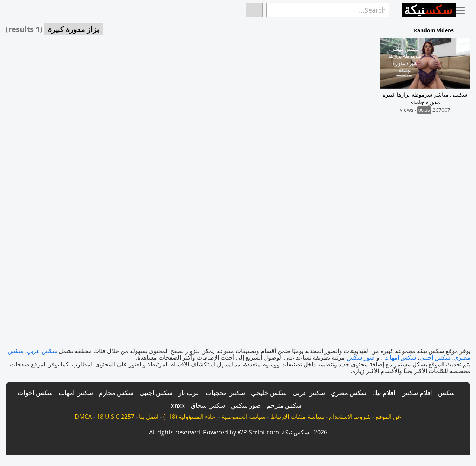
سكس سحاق (208, 405)
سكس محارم (116, 392)
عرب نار (189, 392)
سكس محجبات (225, 392)
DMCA (83, 416)
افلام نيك (383, 392)
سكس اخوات (35, 392)
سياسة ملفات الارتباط (297, 416)
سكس (446, 392)
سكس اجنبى (156, 392)
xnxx (178, 405)
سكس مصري (348, 392)
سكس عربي (42, 351)
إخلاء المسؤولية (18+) (190, 416)
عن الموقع (388, 416)
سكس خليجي (269, 392)
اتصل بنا (148, 416)
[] (254, 10)
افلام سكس (416, 392)
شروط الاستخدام (350, 416)
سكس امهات (400, 357)
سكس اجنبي (434, 357)
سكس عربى (309, 392)
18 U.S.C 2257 (115, 416)
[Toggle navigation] (463, 9)
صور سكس (361, 357)
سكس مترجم (284, 405)
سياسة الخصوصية (244, 416)
